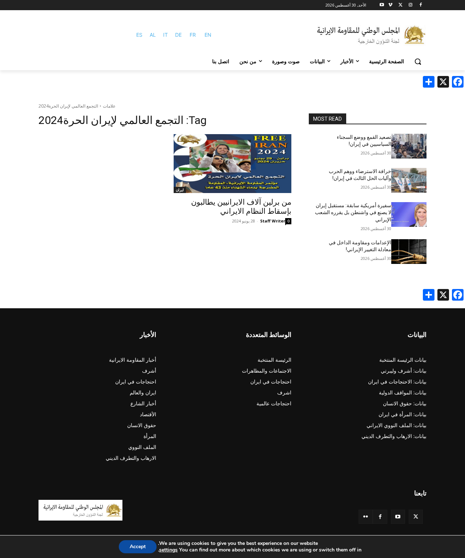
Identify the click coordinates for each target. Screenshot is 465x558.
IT (165, 35)
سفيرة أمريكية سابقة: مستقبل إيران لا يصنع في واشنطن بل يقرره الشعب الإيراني (353, 212)
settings (168, 550)
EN (208, 35)
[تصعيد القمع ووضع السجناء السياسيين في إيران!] (408, 146)
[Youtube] (382, 5)
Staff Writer (272, 221)
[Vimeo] (390, 5)
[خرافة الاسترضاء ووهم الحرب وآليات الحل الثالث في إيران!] (408, 180)
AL (153, 35)
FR (193, 35)
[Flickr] (366, 517)
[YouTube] (398, 517)
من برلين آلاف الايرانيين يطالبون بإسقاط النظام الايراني (241, 207)
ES (139, 35)
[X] (400, 5)
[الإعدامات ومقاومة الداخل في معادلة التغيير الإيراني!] (408, 251)
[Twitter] (416, 517)
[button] (417, 61)
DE (178, 35)
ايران (180, 189)
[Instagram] (410, 5)
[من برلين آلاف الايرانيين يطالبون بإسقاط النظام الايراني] (232, 163)
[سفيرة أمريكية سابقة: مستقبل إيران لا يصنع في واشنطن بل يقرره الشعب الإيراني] (408, 214)
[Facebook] (420, 5)
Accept (138, 546)
